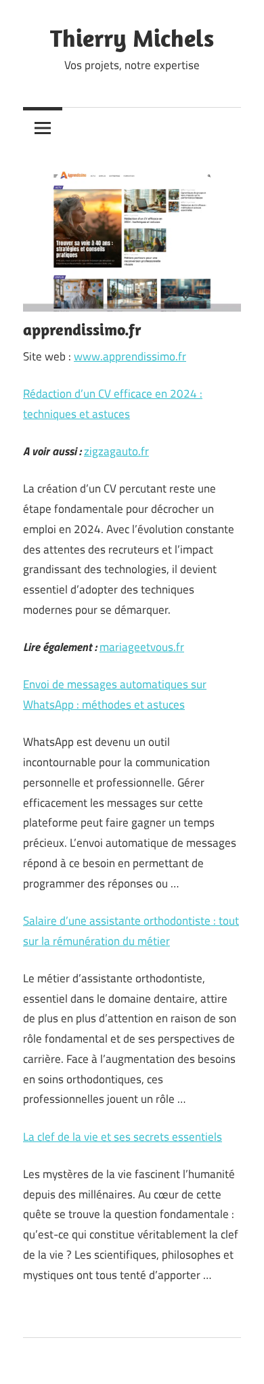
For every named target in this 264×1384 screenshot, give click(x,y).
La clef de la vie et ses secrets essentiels (122, 1137)
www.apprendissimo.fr (130, 356)
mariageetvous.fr (142, 647)
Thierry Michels (132, 37)
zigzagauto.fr (116, 451)
